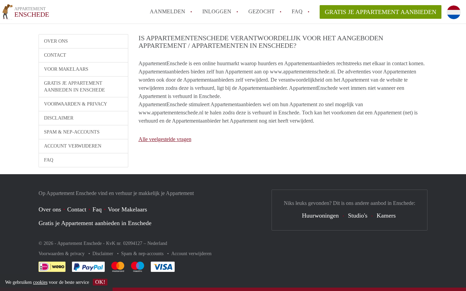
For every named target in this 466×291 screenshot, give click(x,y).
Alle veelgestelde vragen (165, 139)
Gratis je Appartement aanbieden (380, 12)
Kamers (386, 215)
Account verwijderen (72, 146)
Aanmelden (167, 11)
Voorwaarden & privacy (75, 104)
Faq (97, 209)
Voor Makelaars (66, 69)
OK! (100, 282)
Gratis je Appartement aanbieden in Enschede (74, 87)
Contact (55, 55)
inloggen (216, 11)
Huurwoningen (320, 215)
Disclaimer (58, 118)
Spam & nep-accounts (72, 132)
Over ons (56, 41)
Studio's (357, 215)
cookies (40, 282)
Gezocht (261, 11)
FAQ (297, 11)
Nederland (157, 243)
